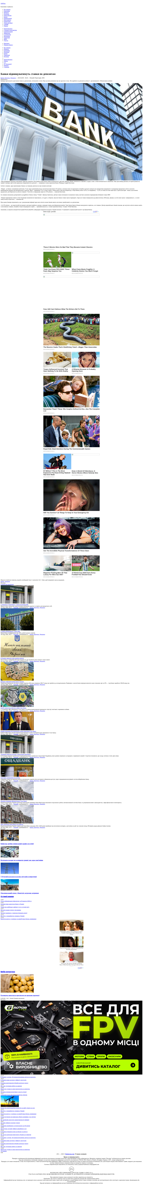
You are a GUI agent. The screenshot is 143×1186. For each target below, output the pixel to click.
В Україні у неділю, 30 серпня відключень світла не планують (18, 1077)
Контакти (6, 43)
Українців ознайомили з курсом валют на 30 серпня (15, 1125)
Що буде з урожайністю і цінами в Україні (12, 916)
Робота (6, 61)
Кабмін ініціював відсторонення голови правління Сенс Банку (18, 731)
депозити (7, 581)
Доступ (6, 40)
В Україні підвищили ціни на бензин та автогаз (14, 1131)
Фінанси (6, 12)
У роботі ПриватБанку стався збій (10, 631)
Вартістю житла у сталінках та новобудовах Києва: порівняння (18, 919)
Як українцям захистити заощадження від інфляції (15, 1120)
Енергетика (7, 21)
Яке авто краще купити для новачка (11, 910)
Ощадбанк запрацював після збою (10, 777)
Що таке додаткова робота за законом (11, 1086)
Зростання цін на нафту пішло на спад (18, 1108)
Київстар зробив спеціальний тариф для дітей (17, 844)
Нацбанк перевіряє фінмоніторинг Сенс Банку (14, 801)
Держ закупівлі (8, 23)
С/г (5, 62)
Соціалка (6, 67)
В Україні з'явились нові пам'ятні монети (12, 658)
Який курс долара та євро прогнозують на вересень (15, 1089)
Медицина (7, 36)
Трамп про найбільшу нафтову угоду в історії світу (15, 907)
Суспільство (7, 34)
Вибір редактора (8, 972)
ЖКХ (5, 39)
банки (2, 581)
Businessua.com (69, 1154)
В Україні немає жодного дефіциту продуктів (13, 1080)
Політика (6, 14)
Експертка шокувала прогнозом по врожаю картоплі (20, 995)
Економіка (7, 11)
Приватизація (8, 18)
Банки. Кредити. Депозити (8, 78)
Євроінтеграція (8, 31)
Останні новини (7, 896)
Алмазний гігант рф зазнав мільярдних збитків (14, 1095)
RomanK (16, 607)
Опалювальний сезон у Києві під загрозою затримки (20, 893)
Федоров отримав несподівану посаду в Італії (13, 1092)
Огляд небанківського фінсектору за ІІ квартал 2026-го (16, 901)
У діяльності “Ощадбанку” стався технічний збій (14, 604)
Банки (5, 17)
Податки (6, 56)
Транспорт (7, 37)
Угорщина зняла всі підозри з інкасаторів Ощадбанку (16, 754)
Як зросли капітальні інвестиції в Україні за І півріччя (16, 1134)
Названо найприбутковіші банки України (12, 681)
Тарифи (6, 24)
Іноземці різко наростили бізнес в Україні (12, 904)
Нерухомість (7, 20)
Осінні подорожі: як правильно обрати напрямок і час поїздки (18, 1117)
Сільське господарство (10, 30)
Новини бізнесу (8, 45)
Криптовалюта (8, 28)
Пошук (6, 26)
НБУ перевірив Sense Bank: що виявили (12, 824)
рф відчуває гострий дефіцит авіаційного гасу (14, 1128)
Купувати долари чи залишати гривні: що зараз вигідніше (22, 860)
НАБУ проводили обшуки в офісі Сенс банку (13, 708)
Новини (6, 65)
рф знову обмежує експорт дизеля (10, 1122)
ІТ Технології (8, 64)
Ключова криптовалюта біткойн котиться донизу (14, 1083)
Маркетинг (7, 33)
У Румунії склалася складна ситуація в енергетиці (19, 877)
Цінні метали (7, 15)
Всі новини (7, 9)
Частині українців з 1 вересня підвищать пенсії (14, 913)
